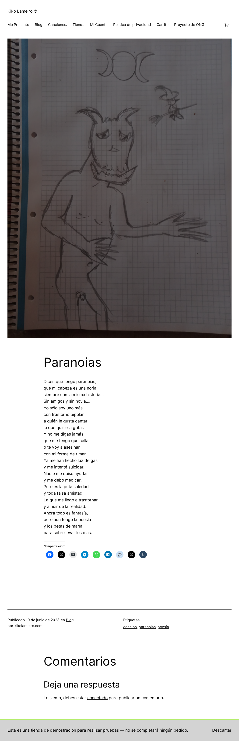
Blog (70, 620)
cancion (130, 627)
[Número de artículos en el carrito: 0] (226, 25)
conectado (97, 697)
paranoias (147, 627)
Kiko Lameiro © (22, 11)
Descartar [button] (222, 730)
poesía (163, 627)
